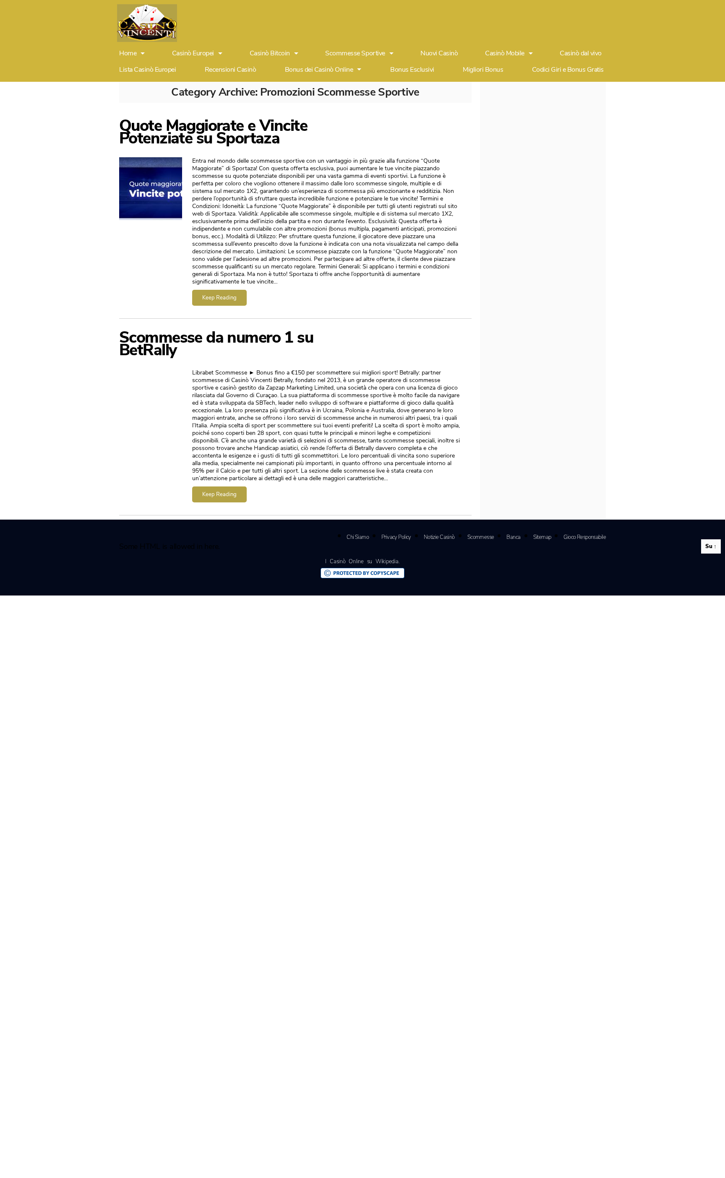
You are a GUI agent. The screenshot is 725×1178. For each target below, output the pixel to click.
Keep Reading (219, 298)
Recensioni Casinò (230, 69)
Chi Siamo (358, 537)
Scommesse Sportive (355, 53)
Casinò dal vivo (581, 53)
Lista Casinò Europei (147, 69)
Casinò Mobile (504, 53)
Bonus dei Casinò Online (319, 69)
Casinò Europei (193, 53)
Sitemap (542, 537)
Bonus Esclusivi (412, 69)
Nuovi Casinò (439, 53)
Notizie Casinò (439, 537)
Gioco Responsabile (584, 537)
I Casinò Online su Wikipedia (361, 561)
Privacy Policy (396, 537)
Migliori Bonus (483, 69)
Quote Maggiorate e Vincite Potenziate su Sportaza (213, 132)
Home (127, 53)
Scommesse (480, 537)
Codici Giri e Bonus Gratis (568, 69)
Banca (513, 537)
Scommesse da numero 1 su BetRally (216, 344)
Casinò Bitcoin (270, 53)
